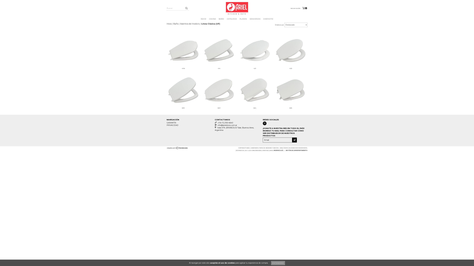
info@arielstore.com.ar (227, 125)
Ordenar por (279, 25)
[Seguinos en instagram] (265, 123)
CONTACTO (268, 19)
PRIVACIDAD (172, 125)
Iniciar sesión (295, 8)
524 (255, 108)
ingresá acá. (279, 150)
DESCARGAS (255, 19)
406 (183, 68)
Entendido (278, 263)
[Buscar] (186, 8)
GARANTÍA (171, 123)
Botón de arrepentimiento (296, 150)
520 (219, 108)
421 (255, 68)
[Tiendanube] (177, 149)
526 (290, 108)
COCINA (212, 19)
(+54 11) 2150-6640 (225, 123)
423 (290, 68)
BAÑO (221, 19)
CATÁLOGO (232, 19)
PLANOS (243, 19)
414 (219, 68)
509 (183, 108)
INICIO (203, 19)
